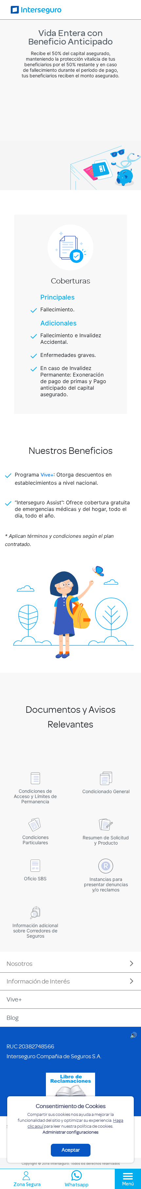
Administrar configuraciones (70, 1132)
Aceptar (71, 1150)
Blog (12, 1018)
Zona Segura (27, 1185)
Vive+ (47, 475)
